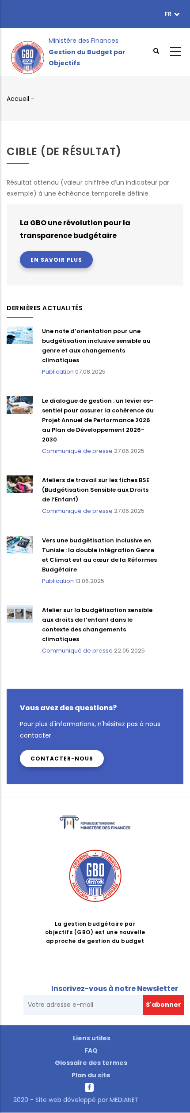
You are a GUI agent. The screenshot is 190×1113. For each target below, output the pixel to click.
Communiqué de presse (77, 451)
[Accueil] (28, 52)
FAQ (91, 1050)
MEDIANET (123, 1099)
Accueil (18, 98)
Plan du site (91, 1075)
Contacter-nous (61, 758)
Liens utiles (91, 1038)
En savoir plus (56, 259)
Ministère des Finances (83, 40)
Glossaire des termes (91, 1062)
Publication (58, 371)
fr (169, 14)
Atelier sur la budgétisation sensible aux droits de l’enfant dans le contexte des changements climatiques (97, 624)
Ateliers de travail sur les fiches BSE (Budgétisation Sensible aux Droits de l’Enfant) (95, 490)
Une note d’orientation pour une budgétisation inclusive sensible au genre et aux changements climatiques (96, 345)
